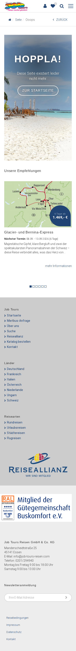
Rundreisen (14, 422)
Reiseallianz (15, 336)
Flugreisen (14, 438)
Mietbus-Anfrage (18, 320)
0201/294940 (24, 560)
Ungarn (12, 395)
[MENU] (70, 6)
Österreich (14, 384)
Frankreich (14, 374)
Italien (11, 379)
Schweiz (13, 400)
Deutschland (15, 369)
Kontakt (12, 347)
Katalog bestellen (19, 341)
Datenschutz (14, 632)
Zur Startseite (38, 90)
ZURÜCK (62, 19)
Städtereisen (16, 433)
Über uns (13, 326)
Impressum (13, 624)
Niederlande (15, 390)
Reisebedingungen (17, 617)
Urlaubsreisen (16, 427)
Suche (11, 331)
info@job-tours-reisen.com (32, 556)
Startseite (14, 315)
